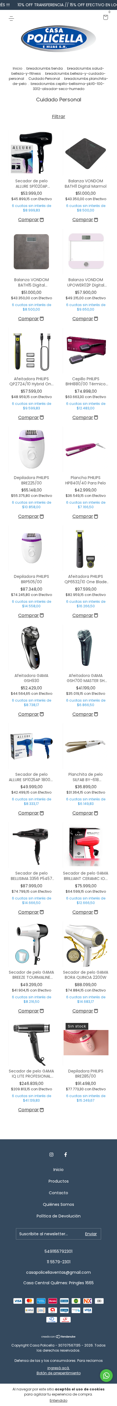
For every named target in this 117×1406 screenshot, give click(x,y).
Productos (59, 1181)
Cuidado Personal (44, 78)
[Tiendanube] (58, 1337)
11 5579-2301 (58, 1262)
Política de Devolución (59, 1216)
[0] (104, 17)
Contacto (58, 1193)
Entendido (58, 1400)
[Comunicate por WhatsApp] (106, 1375)
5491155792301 (58, 1251)
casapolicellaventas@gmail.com (58, 1272)
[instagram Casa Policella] (51, 1154)
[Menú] (12, 17)
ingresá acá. (58, 1368)
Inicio (17, 68)
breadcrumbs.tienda (44, 68)
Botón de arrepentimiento (59, 1373)
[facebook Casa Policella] (65, 1154)
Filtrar (58, 116)
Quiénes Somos (58, 1204)
